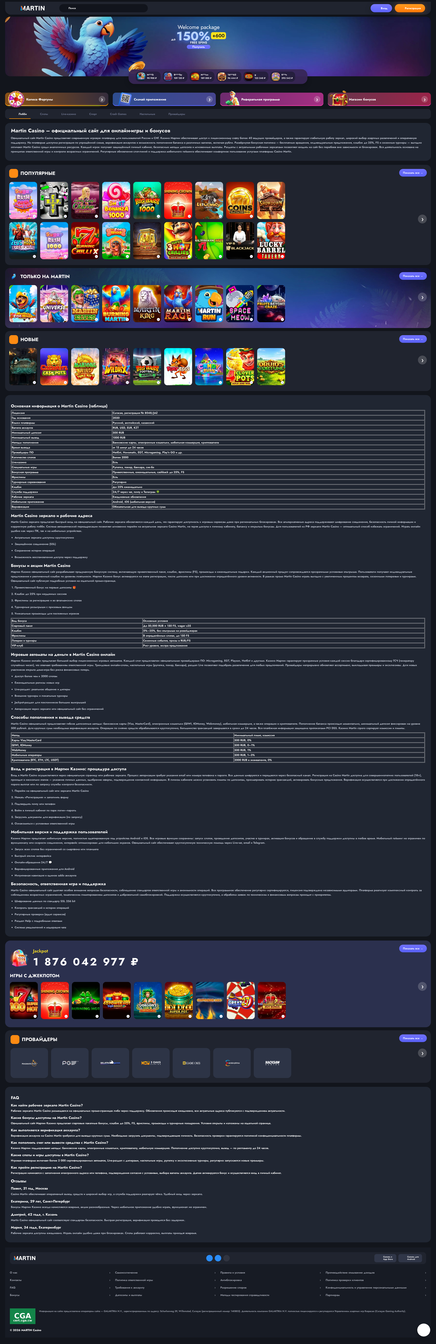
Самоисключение (165, 1273)
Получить (198, 47)
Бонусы (60, 1295)
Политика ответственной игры (165, 1280)
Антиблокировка (270, 1280)
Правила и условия (270, 1273)
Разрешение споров (270, 1288)
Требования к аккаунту (165, 1288)
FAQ (60, 1288)
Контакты (60, 1280)
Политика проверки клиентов (376, 1280)
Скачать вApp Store (388, 1258)
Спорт (93, 114)
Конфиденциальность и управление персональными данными (376, 1288)
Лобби (23, 114)
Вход (384, 8)
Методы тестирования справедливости (270, 1295)
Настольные (147, 114)
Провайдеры (176, 114)
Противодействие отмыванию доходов (376, 1273)
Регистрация (413, 8)
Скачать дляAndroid (413, 1258)
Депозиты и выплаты (165, 1295)
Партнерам (376, 1295)
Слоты (44, 114)
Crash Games (118, 114)
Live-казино (68, 114)
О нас (60, 1273)
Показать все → (413, 173)
